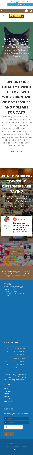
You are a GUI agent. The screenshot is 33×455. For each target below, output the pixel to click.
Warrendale (19, 203)
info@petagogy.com (10, 291)
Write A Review (16, 254)
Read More (16, 151)
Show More (16, 233)
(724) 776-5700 (9, 290)
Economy (13, 206)
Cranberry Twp (13, 201)
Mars (6, 206)
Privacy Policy (19, 444)
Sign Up (9, 434)
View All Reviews (16, 249)
